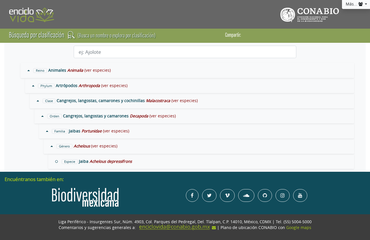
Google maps (298, 227)
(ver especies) (97, 70)
